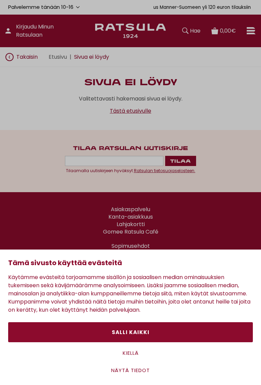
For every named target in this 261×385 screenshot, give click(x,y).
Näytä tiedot (130, 370)
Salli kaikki (131, 332)
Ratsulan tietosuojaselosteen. (164, 170)
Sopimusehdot (130, 246)
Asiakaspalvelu (130, 209)
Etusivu (58, 57)
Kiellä (131, 352)
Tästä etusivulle (130, 111)
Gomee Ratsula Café (130, 232)
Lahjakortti (131, 224)
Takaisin (27, 57)
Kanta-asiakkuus (130, 217)
